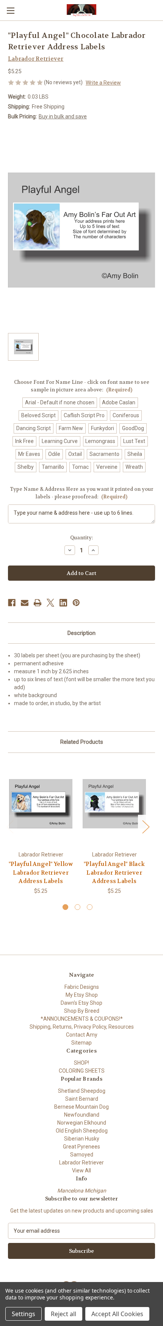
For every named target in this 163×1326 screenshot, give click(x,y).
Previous (9, 826)
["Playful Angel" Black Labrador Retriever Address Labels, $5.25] (114, 803)
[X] (50, 602)
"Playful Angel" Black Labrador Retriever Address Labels (114, 872)
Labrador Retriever (81, 1162)
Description (81, 633)
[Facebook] (12, 602)
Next (145, 826)
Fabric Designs (81, 987)
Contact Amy (81, 1035)
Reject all (63, 1314)
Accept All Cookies (117, 1314)
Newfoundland (81, 1115)
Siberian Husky (81, 1139)
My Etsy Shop (82, 995)
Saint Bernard (81, 1099)
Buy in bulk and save (63, 116)
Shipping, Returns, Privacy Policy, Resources (82, 1027)
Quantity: (81, 537)
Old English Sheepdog (82, 1131)
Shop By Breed (81, 1011)
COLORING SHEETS (82, 1071)
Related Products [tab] (81, 741)
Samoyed (81, 1155)
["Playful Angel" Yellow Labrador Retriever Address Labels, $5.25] (40, 803)
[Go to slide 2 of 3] (77, 907)
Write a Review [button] (103, 83)
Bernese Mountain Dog (81, 1107)
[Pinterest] (76, 602)
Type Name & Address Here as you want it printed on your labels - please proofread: (81, 493)
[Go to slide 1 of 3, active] (65, 907)
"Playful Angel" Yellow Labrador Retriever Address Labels (41, 872)
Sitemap (81, 1043)
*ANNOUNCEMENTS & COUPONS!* (82, 1019)
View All (81, 1170)
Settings (23, 1314)
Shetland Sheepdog (81, 1091)
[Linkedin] (63, 602)
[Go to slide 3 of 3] (89, 907)
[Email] (24, 602)
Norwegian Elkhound (81, 1123)
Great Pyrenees (81, 1147)
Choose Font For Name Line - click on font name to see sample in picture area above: (81, 386)
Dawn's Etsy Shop (81, 1003)
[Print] (37, 602)
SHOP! (81, 1063)
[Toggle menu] (10, 10)
